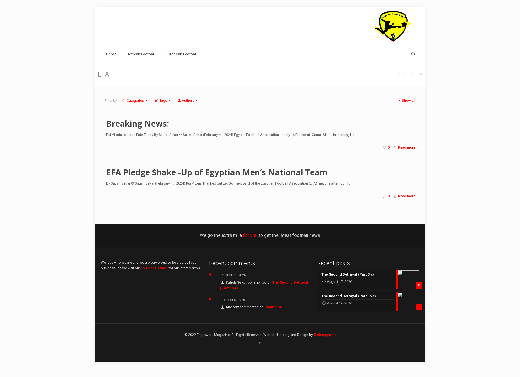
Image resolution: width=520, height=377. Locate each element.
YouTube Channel (154, 268)
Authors (188, 101)
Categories (135, 101)
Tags (163, 101)
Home (400, 74)
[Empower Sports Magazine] (393, 26)
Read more (406, 147)
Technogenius (325, 335)
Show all (408, 101)
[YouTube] (260, 342)
